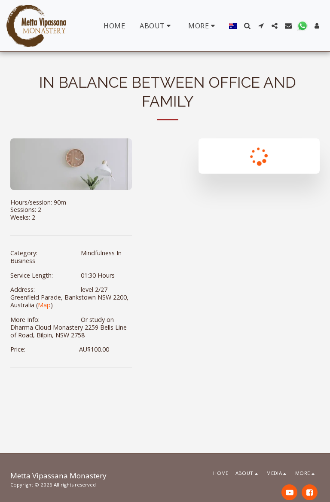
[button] (156, 26)
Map (44, 305)
